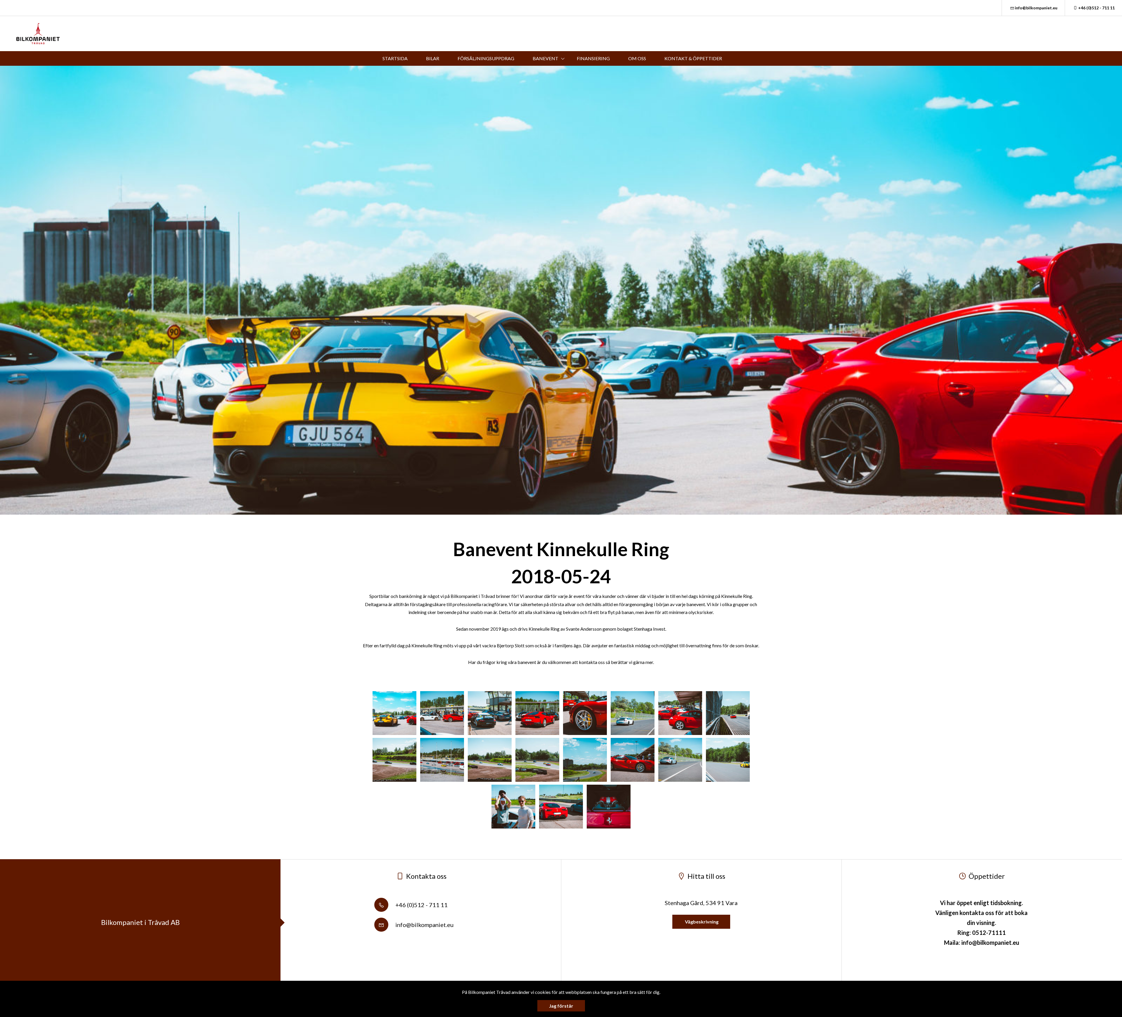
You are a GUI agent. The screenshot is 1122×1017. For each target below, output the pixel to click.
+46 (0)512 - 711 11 (1096, 7)
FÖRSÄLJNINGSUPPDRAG (486, 58)
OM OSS (637, 58)
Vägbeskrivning (701, 921)
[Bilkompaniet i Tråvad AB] (38, 33)
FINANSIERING (593, 58)
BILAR (432, 58)
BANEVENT (545, 58)
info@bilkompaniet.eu (1036, 7)
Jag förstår (561, 1006)
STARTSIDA (395, 58)
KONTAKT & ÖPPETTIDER (693, 58)
